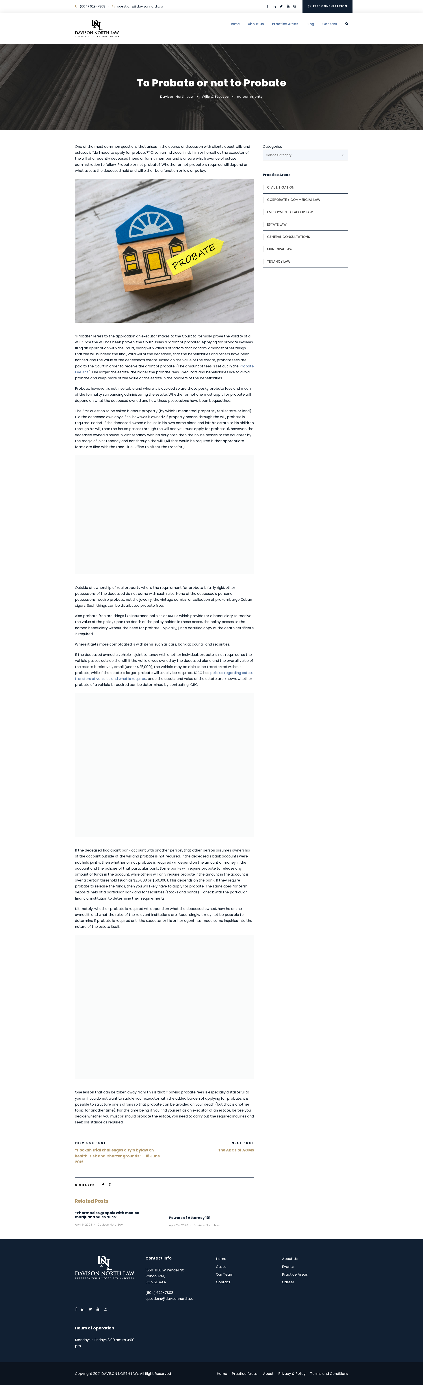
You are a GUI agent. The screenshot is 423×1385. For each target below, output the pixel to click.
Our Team (224, 1274)
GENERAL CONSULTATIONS (288, 236)
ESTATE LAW (277, 224)
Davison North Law (177, 96)
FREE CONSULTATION (330, 6)
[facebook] (268, 6)
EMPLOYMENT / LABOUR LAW (290, 212)
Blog (310, 24)
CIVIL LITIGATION (280, 187)
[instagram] (294, 6)
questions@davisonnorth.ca (140, 6)
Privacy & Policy (292, 1373)
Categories (272, 146)
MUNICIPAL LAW (280, 249)
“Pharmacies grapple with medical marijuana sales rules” (108, 1215)
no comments (250, 96)
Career (288, 1282)
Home (235, 24)
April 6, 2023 (83, 1224)
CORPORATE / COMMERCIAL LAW (293, 199)
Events (288, 1266)
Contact (330, 24)
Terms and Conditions (329, 1373)
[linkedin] (274, 6)
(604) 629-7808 (92, 6)
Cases (221, 1266)
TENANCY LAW (278, 261)
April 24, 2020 (178, 1225)
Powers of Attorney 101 (189, 1217)
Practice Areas (285, 24)
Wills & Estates (215, 96)
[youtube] (288, 6)
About (268, 1373)
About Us (256, 24)
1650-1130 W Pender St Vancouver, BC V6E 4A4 (164, 1276)
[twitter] (281, 6)
